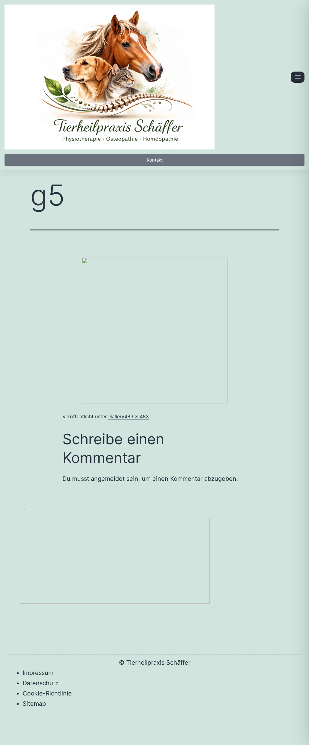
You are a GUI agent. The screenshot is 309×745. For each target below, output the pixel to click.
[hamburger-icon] (297, 77)
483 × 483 (136, 416)
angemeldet (108, 478)
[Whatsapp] (144, 722)
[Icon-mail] (164, 722)
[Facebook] (124, 722)
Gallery (116, 416)
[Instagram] (184, 722)
